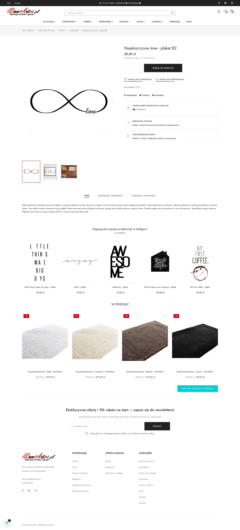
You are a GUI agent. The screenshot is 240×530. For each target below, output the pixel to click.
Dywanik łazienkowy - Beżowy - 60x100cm (145, 371)
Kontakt (17, 3)
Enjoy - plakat (80, 287)
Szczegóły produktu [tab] (110, 195)
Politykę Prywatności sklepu (143, 433)
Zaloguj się (110, 467)
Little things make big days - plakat (40, 287)
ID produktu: (129, 87)
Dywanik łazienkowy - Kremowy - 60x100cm (95, 371)
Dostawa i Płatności (80, 473)
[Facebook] (219, 3)
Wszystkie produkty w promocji (197, 388)
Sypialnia (142, 497)
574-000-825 (133, 3)
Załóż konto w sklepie (114, 473)
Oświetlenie (143, 467)
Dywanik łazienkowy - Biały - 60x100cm (45, 371)
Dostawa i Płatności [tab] (144, 195)
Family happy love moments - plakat (160, 287)
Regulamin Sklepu (119, 433)
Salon (141, 491)
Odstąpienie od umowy (81, 485)
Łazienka (142, 503)
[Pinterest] (225, 3)
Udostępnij (131, 95)
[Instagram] (232, 3)
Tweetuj (146, 95)
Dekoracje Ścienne (146, 461)
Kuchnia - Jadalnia (146, 485)
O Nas (75, 467)
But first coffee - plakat (200, 287)
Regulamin (76, 479)
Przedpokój (143, 479)
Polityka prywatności (80, 491)
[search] (172, 13)
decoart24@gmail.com (31, 479)
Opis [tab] (86, 195)
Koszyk (108, 461)
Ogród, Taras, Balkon (147, 473)
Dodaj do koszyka (163, 68)
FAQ (8, 3)
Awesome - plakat (120, 287)
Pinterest (159, 95)
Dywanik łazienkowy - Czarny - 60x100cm (195, 371)
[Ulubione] (225, 10)
